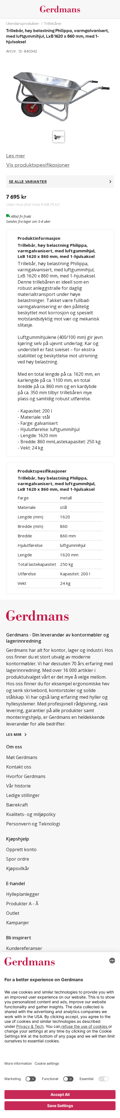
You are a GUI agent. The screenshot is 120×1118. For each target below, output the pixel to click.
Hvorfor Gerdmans (25, 776)
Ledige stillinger (23, 795)
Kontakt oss (18, 767)
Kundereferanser (24, 948)
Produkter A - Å (22, 904)
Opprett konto (21, 849)
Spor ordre (17, 859)
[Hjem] (60, 9)
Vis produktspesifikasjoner (38, 165)
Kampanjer (17, 923)
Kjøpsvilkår (17, 868)
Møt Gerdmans (21, 757)
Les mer (15, 156)
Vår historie (18, 786)
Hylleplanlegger (22, 894)
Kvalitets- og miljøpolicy (31, 814)
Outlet (12, 913)
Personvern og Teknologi (33, 824)
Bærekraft (17, 805)
